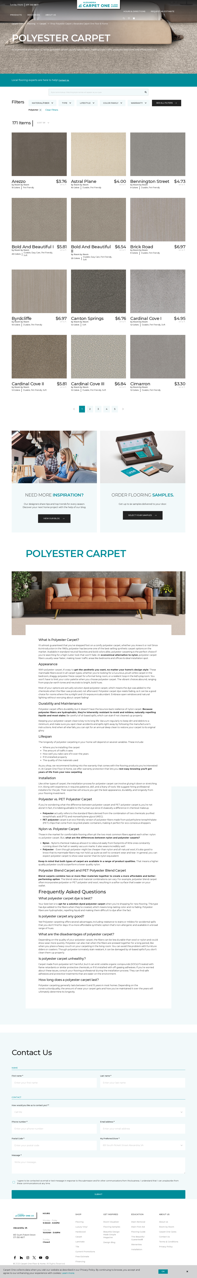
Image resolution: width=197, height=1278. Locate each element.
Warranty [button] (137, 103)
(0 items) (134, 18)
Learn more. (68, 1273)
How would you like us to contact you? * (30, 1105)
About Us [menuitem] (163, 1222)
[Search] (145, 92)
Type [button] (64, 103)
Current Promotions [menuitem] (85, 1251)
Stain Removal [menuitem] (138, 1222)
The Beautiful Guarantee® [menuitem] (137, 1238)
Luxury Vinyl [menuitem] (81, 1227)
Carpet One (17, 24)
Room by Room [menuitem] (166, 1227)
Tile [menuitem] (77, 1246)
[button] (123, 18)
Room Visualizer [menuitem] (111, 1222)
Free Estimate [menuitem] (82, 1256)
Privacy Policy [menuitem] (166, 1246)
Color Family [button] (110, 103)
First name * (17, 1076)
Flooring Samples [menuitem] (111, 1227)
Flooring (31, 24)
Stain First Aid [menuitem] (138, 1227)
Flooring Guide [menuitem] (138, 1232)
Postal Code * (18, 1138)
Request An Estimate (162, 11)
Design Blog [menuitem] (109, 1242)
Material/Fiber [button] (40, 103)
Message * (16, 1155)
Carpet (43, 24)
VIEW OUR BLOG (51, 518)
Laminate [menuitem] (80, 1241)
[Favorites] (128, 18)
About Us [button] (50, 15)
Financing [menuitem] (80, 1261)
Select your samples (140, 515)
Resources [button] (33, 15)
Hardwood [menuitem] (80, 1232)
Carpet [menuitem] (78, 1237)
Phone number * (19, 1122)
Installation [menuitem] (136, 1249)
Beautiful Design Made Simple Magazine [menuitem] (111, 1235)
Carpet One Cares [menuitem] (167, 1232)
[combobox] (96, 92)
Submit (98, 1194)
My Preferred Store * (109, 1138)
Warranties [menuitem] (136, 1244)
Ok (163, 1271)
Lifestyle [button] (85, 103)
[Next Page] (123, 409)
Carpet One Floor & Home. (33, 1263)
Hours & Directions (134, 11)
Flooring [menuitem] (79, 1222)
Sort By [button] (41, 123)
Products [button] (16, 15)
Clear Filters (51, 110)
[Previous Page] (74, 409)
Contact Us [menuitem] (164, 1237)
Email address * (107, 1122)
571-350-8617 (32, 5)
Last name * (105, 1076)
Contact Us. (64, 80)
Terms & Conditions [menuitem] (168, 1241)
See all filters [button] (164, 103)
